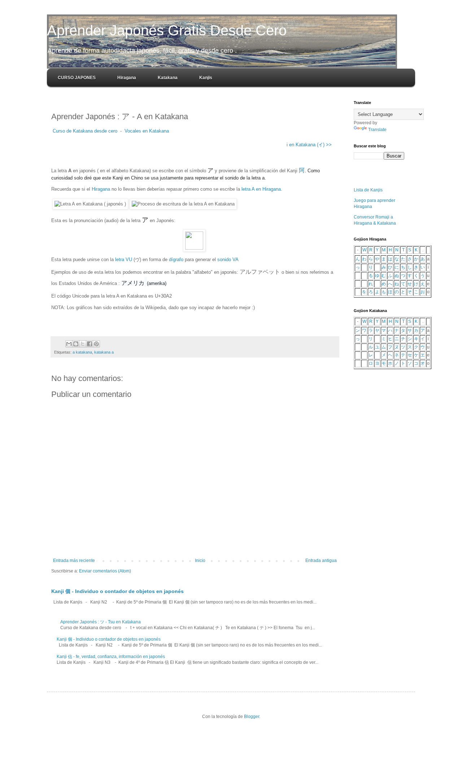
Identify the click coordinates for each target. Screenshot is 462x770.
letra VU (123, 259)
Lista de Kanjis (368, 189)
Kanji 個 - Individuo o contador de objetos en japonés (117, 591)
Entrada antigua (321, 560)
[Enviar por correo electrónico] (69, 343)
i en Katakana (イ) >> (308, 144)
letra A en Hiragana (261, 189)
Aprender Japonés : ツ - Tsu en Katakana (100, 621)
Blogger (251, 716)
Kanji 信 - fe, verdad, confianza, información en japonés (111, 656)
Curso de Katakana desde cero (84, 131)
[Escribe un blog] (75, 343)
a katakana (82, 352)
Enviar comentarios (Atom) (105, 571)
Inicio (200, 560)
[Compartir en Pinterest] (96, 343)
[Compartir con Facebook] (89, 343)
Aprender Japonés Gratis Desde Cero (167, 30)
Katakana (168, 77)
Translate (377, 129)
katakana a (104, 352)
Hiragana (126, 77)
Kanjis (205, 77)
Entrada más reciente (74, 560)
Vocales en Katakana (147, 131)
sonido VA (228, 259)
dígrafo (176, 259)
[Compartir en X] (82, 343)
